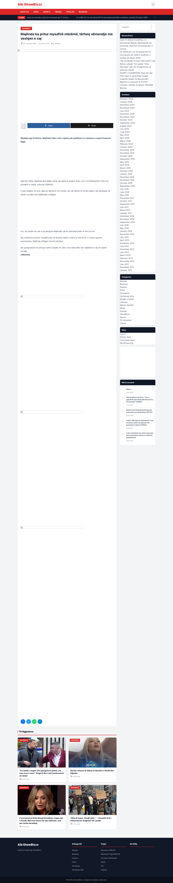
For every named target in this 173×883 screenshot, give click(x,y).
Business (83, 12)
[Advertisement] (67, 162)
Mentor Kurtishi (127, 305)
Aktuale (123, 281)
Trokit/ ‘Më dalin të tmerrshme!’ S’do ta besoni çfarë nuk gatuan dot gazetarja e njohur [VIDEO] (139, 423)
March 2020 (125, 141)
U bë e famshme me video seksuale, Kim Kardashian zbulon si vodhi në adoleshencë (139, 435)
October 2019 (126, 156)
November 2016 (127, 219)
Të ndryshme (125, 320)
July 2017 (124, 207)
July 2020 (124, 129)
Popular (70, 12)
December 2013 (127, 249)
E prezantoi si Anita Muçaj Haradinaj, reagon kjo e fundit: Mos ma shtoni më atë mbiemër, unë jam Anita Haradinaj (41, 820)
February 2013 (126, 258)
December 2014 (127, 243)
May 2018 (124, 195)
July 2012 (124, 264)
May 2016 (124, 228)
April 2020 (124, 138)
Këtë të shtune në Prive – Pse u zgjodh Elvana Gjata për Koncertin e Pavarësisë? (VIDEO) (139, 399)
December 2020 (127, 114)
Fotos (122, 290)
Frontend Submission (109, 858)
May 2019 (124, 162)
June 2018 (124, 192)
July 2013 (124, 252)
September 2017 (127, 204)
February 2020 (126, 144)
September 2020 (127, 123)
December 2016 (127, 216)
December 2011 (127, 267)
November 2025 (127, 108)
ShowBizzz (26, 28)
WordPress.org (126, 343)
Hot (102, 866)
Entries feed (125, 337)
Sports (46, 12)
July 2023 (124, 111)
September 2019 (127, 159)
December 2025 (127, 105)
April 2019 (124, 165)
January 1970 (126, 270)
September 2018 (127, 186)
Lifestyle (24, 12)
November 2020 (127, 117)
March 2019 (125, 168)
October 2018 (126, 183)
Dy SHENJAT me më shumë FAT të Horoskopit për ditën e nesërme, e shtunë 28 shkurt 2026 (107, 17)
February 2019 (126, 171)
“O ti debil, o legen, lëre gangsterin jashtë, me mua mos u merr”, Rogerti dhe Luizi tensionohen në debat (41, 773)
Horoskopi (124, 293)
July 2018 (124, 189)
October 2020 (126, 120)
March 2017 (125, 210)
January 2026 (126, 102)
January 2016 (126, 231)
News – (129, 389)
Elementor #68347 (108, 850)
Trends (58, 12)
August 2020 (126, 126)
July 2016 (124, 225)
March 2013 (125, 255)
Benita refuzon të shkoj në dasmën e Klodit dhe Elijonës (92, 771)
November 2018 (127, 180)
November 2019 (127, 153)
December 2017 (127, 198)
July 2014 (124, 246)
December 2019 (127, 150)
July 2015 (124, 237)
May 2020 (124, 135)
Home (103, 862)
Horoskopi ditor (127, 296)
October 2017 (126, 201)
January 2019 (126, 174)
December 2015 (127, 234)
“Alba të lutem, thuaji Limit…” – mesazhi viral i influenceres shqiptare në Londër (90, 819)
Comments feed (127, 340)
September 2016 (127, 222)
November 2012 (127, 261)
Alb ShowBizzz (30, 4)
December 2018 (127, 177)
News (36, 12)
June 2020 (125, 132)
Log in (123, 334)
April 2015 (124, 240)
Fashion (123, 287)
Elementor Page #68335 (110, 854)
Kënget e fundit (127, 299)
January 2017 (126, 213)
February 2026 (126, 99)
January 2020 (126, 147)
